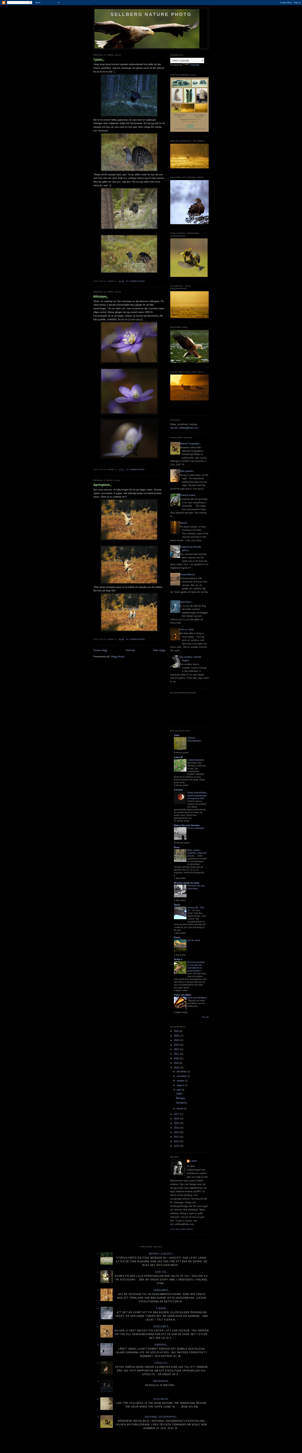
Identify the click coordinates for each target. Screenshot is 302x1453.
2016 (176, 1118)
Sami (176, 735)
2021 (176, 1054)
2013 (176, 1132)
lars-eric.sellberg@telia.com (184, 428)
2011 (176, 1141)
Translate (194, 65)
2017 (176, 1114)
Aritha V (178, 959)
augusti (181, 1085)
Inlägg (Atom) (117, 656)
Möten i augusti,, (161, 1253)
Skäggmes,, (161, 1290)
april (179, 1089)
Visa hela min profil (181, 1229)
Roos (176, 847)
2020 (176, 1058)
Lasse (193, 1161)
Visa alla (205, 1017)
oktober (181, 1080)
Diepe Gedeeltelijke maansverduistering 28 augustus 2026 (196, 795)
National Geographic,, (190, 443)
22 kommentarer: (136, 281)
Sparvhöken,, (186, 602)
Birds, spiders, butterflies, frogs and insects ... (197, 853)
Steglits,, (161, 1363)
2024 (176, 1040)
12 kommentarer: (136, 469)
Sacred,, (183, 523)
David (177, 904)
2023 (176, 1044)
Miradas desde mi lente (186, 883)
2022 (176, 1049)
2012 (176, 1137)
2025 (176, 1035)
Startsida (130, 650)
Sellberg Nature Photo (151, 14)
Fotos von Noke (182, 995)
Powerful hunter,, (187, 495)
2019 (176, 1063)
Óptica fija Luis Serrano (187, 825)
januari (180, 1108)
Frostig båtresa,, (187, 574)
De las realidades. (196, 828)
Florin (177, 937)
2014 (176, 1127)
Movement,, (161, 1381)
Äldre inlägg (159, 650)
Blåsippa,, (100, 296)
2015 (176, 1123)
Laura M (178, 757)
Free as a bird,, (187, 629)
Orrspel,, (161, 1344)
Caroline (178, 789)
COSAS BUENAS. (196, 760)
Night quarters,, (187, 471)
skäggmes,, (161, 1326)
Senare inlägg (100, 650)
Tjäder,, (98, 59)
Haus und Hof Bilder (197, 998)
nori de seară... (194, 940)
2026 (176, 1031)
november (182, 1076)
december (182, 1071)
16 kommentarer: (136, 639)
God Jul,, (161, 1272)
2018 (176, 1067)
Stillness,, (161, 1399)
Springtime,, (102, 485)
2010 (176, 1146)
